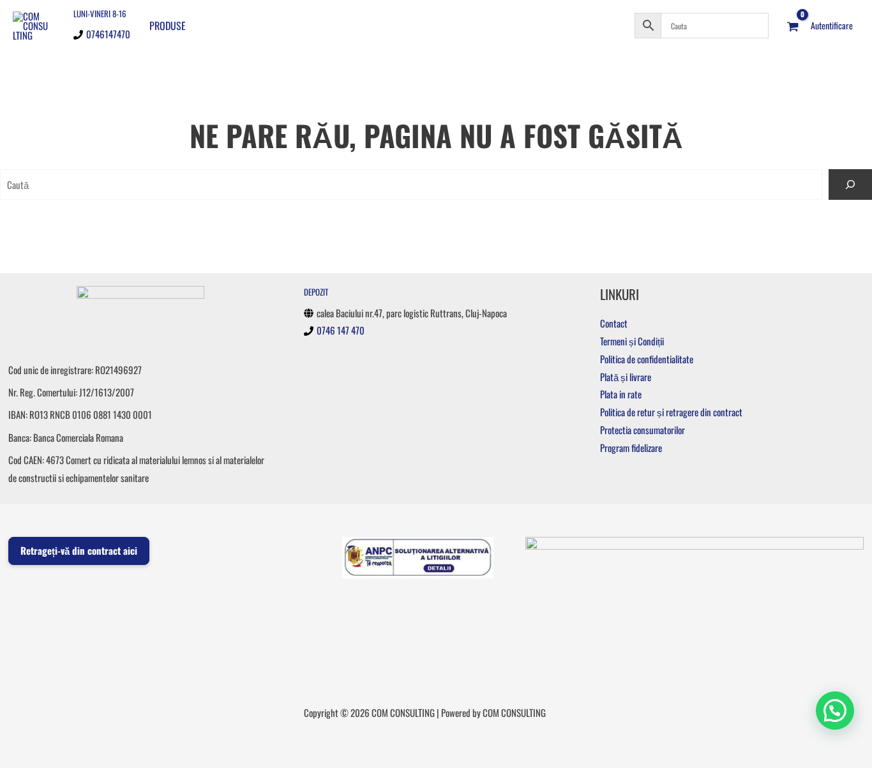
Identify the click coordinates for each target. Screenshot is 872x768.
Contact (614, 323)
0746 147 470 (341, 330)
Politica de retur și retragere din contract (671, 412)
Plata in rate (621, 394)
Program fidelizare (631, 447)
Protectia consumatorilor (642, 430)
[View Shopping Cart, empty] (792, 25)
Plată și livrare (625, 377)
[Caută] (850, 184)
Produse (167, 25)
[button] (835, 710)
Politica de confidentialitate (646, 359)
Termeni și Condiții (632, 341)
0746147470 (108, 34)
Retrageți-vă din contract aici (78, 550)
